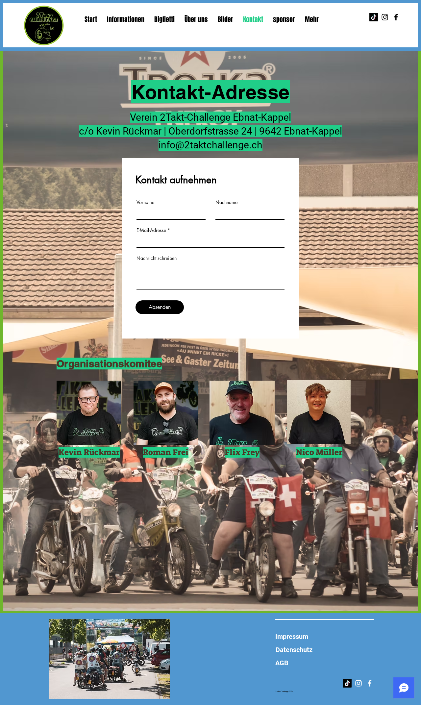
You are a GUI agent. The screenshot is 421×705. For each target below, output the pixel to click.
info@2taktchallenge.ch (210, 145)
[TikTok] (373, 17)
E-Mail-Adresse (151, 230)
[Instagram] (385, 17)
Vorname (145, 202)
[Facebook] (396, 17)
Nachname (226, 202)
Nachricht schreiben (156, 258)
